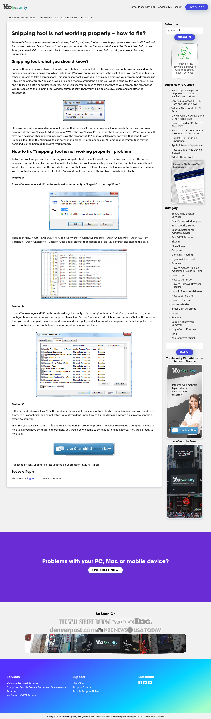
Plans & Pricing (146, 6)
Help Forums (124, 716)
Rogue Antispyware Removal (183, 323)
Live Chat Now (105, 570)
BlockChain (178, 246)
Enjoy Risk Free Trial (183, 259)
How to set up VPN (182, 295)
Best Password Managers (186, 221)
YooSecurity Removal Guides (21, 17)
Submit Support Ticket (86, 691)
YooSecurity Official (183, 338)
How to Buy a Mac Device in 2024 (186, 151)
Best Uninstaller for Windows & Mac (182, 231)
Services (162, 6)
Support (133, 716)
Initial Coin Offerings (183, 308)
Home (133, 6)
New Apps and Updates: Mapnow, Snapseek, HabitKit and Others (185, 93)
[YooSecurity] (15, 10)
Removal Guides (102, 716)
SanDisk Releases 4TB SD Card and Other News (186, 102)
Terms (152, 716)
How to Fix (177, 275)
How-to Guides (180, 304)
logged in (32, 478)
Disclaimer (160, 716)
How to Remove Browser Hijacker (186, 285)
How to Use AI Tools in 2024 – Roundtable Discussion (187, 132)
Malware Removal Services (22, 683)
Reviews (176, 317)
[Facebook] (140, 682)
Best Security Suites (183, 225)
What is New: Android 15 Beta (186, 110)
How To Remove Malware (186, 291)
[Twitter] (145, 682)
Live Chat (196, 7)
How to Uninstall (181, 300)
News (174, 313)
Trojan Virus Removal (183, 329)
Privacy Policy (144, 716)
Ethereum (177, 263)
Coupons (176, 250)
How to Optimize (181, 279)
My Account (175, 6)
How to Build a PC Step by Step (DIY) (187, 124)
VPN (174, 333)
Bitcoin (175, 241)
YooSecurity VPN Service (21, 695)
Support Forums (82, 687)
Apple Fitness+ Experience (187, 145)
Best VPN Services (182, 237)
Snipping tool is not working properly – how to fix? (79, 33)
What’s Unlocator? (182, 157)
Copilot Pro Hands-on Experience (184, 139)
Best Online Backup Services (183, 215)
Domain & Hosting (182, 254)
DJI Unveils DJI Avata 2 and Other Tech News (187, 117)
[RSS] (150, 682)
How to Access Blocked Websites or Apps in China (186, 269)
